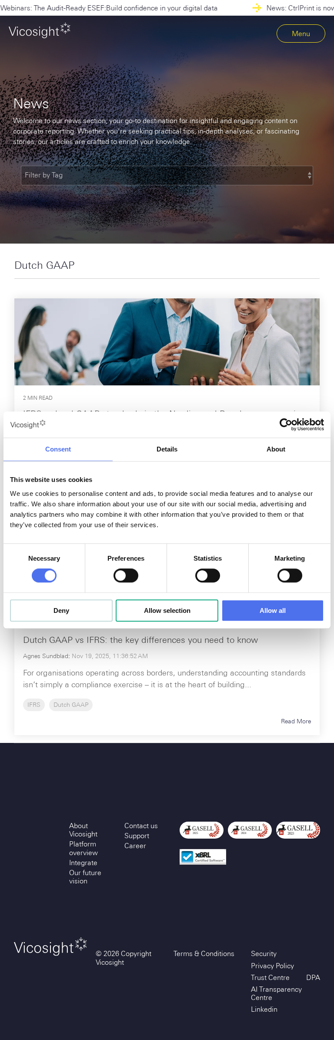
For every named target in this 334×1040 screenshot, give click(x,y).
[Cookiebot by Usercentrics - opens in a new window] (286, 424)
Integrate (83, 863)
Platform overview (83, 848)
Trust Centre (270, 977)
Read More (296, 721)
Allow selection (167, 610)
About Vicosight (83, 830)
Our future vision (85, 877)
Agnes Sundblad (45, 655)
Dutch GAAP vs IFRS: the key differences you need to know (140, 640)
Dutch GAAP (70, 704)
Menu (301, 34)
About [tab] (276, 449)
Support (136, 836)
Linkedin (264, 1009)
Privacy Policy (272, 966)
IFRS (33, 704)
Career (135, 846)
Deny (61, 610)
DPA (313, 977)
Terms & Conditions (204, 954)
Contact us (141, 826)
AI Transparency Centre (276, 993)
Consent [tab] (58, 449)
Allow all (273, 610)
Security (264, 954)
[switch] (126, 576)
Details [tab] (167, 449)
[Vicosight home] (39, 30)
